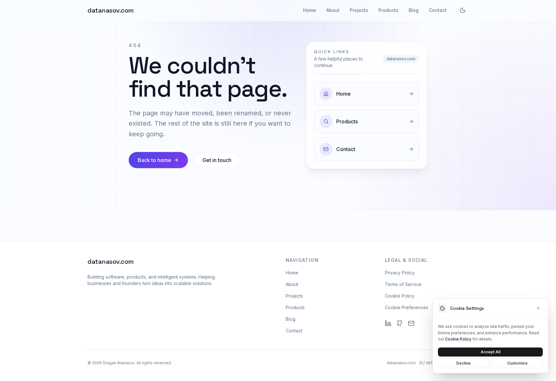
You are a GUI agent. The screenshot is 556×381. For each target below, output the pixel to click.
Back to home (154, 160)
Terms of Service (403, 284)
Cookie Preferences (406, 307)
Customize (517, 362)
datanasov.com (111, 10)
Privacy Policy (400, 272)
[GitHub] (399, 323)
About (332, 10)
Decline (463, 362)
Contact (438, 10)
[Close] (538, 308)
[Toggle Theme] (462, 10)
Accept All (490, 351)
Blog (414, 10)
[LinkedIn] (388, 323)
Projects (359, 10)
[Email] (411, 323)
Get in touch (216, 160)
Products (388, 10)
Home (309, 10)
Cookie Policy (399, 296)
